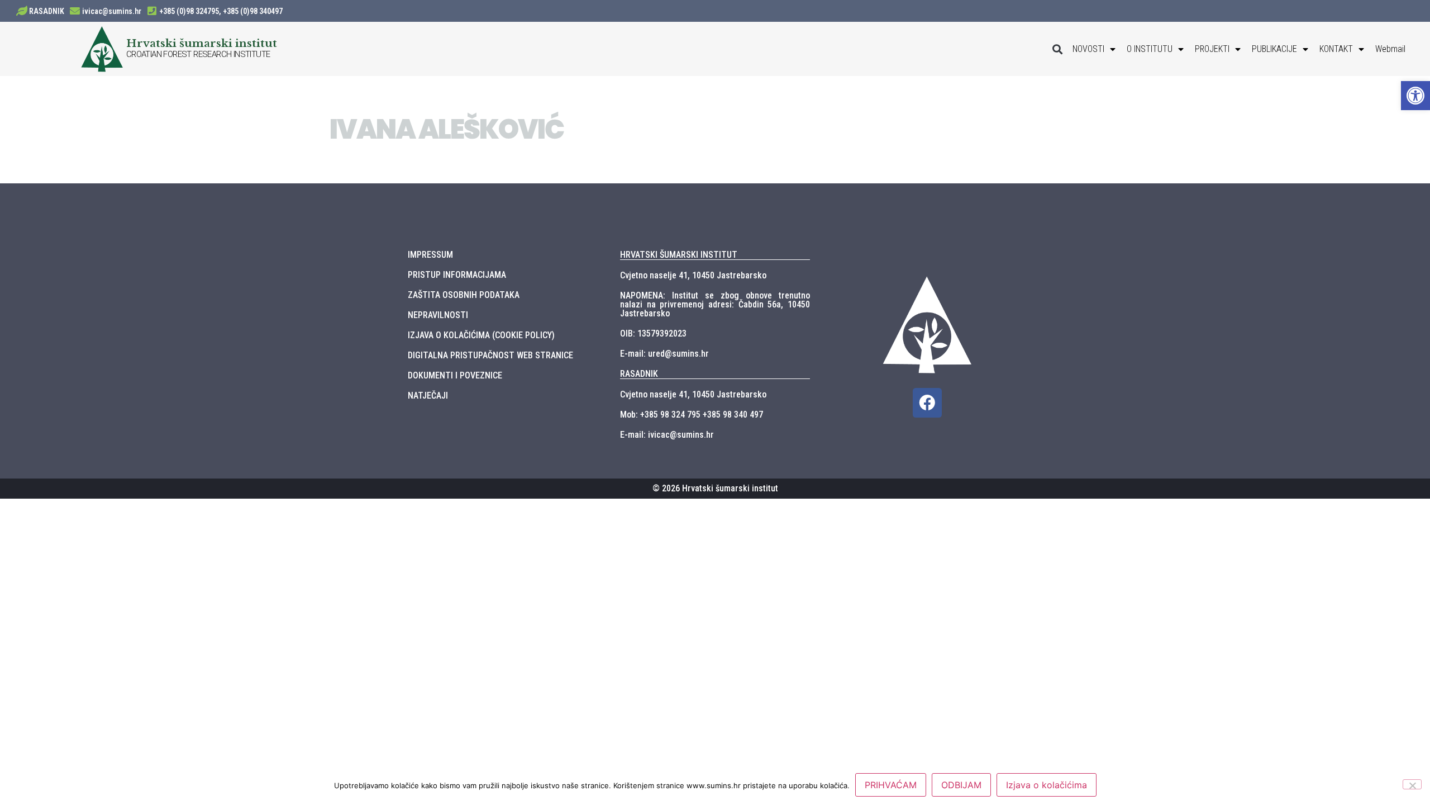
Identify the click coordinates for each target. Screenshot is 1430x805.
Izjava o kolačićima (1046, 784)
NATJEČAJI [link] (428, 395)
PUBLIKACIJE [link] (1274, 49)
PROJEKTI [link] (1212, 49)
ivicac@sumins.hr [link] (111, 11)
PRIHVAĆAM (891, 784)
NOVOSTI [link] (1088, 49)
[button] (1057, 49)
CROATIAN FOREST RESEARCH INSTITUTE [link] (198, 54)
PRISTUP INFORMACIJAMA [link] (457, 274)
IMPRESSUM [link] (430, 254)
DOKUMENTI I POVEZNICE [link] (455, 375)
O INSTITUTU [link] (1149, 49)
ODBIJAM (961, 784)
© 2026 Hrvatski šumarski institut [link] (715, 488)
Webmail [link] (1390, 49)
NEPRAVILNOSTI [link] (438, 315)
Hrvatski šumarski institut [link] (201, 43)
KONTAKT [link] (1336, 49)
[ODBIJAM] (1412, 784)
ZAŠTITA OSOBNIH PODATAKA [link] (463, 295)
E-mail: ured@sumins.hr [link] (664, 353)
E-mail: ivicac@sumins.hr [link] (667, 434)
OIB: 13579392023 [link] (653, 333)
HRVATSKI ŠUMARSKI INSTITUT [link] (678, 254)
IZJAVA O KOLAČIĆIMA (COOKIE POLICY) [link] (481, 335)
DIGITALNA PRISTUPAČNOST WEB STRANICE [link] (490, 355)
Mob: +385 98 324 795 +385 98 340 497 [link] (691, 414)
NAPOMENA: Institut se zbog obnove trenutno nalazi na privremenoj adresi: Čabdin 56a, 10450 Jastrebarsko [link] (715, 304)
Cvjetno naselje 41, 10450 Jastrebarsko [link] (693, 275)
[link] (1415, 95)
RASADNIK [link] (46, 11)
